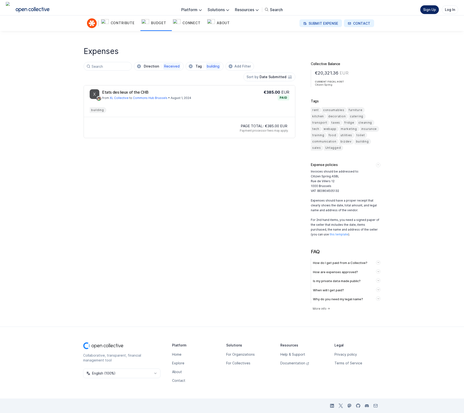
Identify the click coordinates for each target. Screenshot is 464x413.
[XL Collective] (94, 94)
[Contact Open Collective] (375, 405)
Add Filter (242, 66)
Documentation (292, 363)
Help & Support (292, 354)
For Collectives (238, 363)
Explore (178, 363)
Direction (162, 66)
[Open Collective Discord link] (366, 405)
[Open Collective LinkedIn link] (332, 405)
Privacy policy (345, 354)
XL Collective (119, 98)
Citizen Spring (323, 84)
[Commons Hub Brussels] (93, 23)
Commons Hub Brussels (150, 98)
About (177, 372)
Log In (450, 10)
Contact (178, 380)
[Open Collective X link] (340, 405)
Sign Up (429, 10)
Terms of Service (348, 363)
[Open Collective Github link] (358, 405)
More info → (321, 308)
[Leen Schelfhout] (98, 98)
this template (339, 234)
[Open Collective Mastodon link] (349, 405)
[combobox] (269, 77)
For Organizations (240, 354)
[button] (120, 23)
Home (176, 354)
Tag (207, 66)
